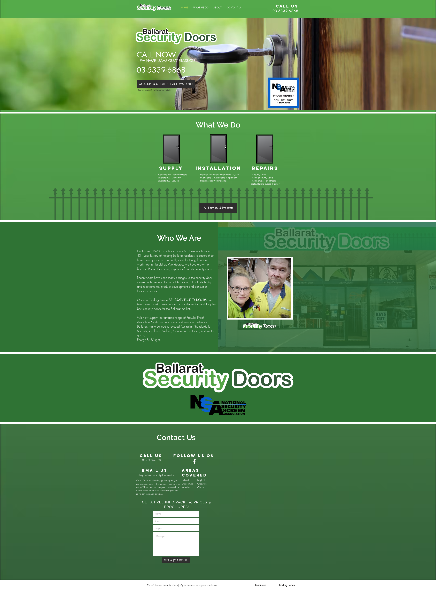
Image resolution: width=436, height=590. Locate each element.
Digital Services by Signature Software (198, 585)
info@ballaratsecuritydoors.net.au (156, 475)
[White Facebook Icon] (194, 461)
